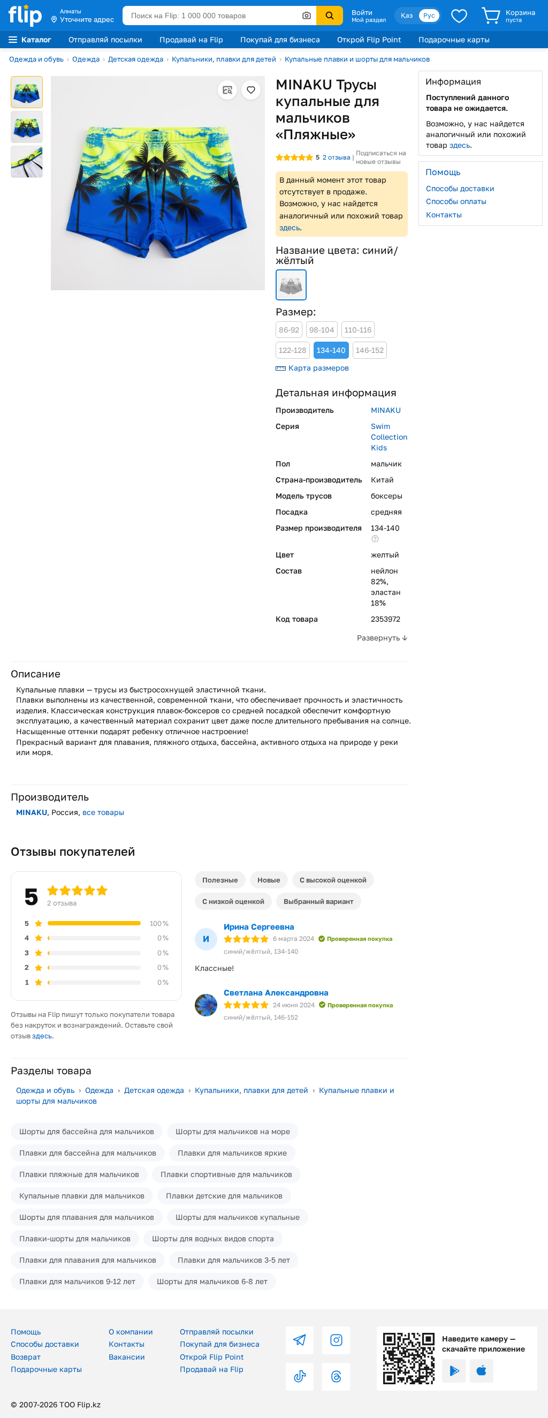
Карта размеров (318, 367)
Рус (429, 15)
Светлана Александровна (276, 992)
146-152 (370, 349)
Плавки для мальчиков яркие (232, 1152)
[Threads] (336, 1377)
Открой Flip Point (369, 39)
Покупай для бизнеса (280, 39)
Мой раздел (369, 20)
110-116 (358, 329)
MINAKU (386, 409)
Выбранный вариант (319, 901)
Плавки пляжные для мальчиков (79, 1174)
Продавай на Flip (191, 39)
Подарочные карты (454, 39)
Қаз (407, 15)
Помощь (26, 1331)
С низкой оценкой (233, 901)
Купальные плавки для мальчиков (81, 1195)
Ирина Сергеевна (259, 926)
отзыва (337, 157)
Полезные (220, 880)
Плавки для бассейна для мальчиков (87, 1152)
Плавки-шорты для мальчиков (75, 1238)
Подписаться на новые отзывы (381, 157)
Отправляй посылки (105, 39)
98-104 (321, 329)
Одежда (86, 59)
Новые (268, 880)
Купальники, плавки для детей (224, 59)
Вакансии (127, 1356)
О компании (131, 1331)
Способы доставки (460, 188)
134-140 (331, 349)
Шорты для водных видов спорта (213, 1238)
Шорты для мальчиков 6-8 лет (212, 1281)
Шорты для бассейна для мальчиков (86, 1131)
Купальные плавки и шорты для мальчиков (357, 59)
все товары (103, 812)
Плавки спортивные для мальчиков (226, 1174)
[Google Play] (454, 1371)
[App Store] (481, 1371)
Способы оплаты (456, 201)
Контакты (444, 214)
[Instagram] (336, 1340)
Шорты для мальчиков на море (233, 1131)
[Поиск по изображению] (306, 15)
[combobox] (219, 15)
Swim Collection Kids (389, 436)
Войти (362, 12)
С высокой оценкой (333, 880)
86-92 (289, 329)
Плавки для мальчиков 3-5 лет (234, 1259)
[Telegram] (300, 1340)
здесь (289, 227)
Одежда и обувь (36, 59)
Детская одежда (135, 59)
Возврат (26, 1356)
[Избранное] (459, 15)
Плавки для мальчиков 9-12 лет (77, 1281)
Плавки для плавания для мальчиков (87, 1259)
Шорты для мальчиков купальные (238, 1216)
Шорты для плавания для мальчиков (86, 1216)
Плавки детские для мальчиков (224, 1195)
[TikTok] (300, 1377)
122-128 (293, 349)
